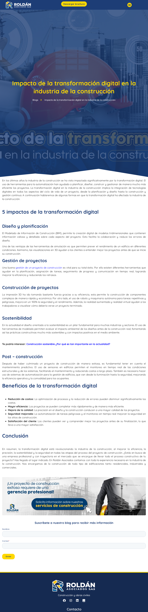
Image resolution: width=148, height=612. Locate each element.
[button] (129, 5)
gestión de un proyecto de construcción (39, 267)
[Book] (84, 600)
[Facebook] (64, 600)
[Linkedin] (77, 600)
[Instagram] (71, 600)
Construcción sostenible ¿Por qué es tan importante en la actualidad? (68, 344)
